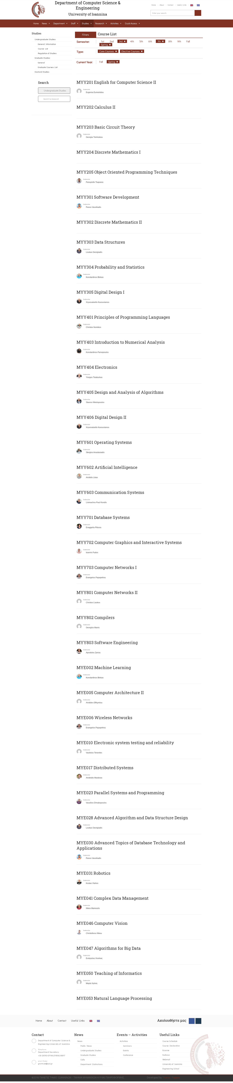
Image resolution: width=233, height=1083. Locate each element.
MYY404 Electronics (97, 367)
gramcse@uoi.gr (45, 1063)
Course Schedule (169, 1041)
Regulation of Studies (47, 53)
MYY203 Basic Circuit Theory (106, 127)
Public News (86, 1045)
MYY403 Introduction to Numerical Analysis (121, 342)
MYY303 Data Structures (101, 242)
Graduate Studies (42, 57)
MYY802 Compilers (96, 617)
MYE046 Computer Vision (102, 923)
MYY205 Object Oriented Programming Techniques (127, 172)
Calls (83, 1059)
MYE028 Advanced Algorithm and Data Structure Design (132, 817)
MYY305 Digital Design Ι (100, 292)
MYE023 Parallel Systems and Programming (120, 792)
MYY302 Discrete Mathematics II (109, 222)
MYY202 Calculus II (96, 107)
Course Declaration (171, 1045)
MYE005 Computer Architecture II (110, 692)
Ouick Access (131, 23)
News (44, 23)
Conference (128, 1055)
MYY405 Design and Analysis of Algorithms (120, 392)
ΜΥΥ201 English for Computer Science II (116, 82)
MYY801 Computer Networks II (107, 592)
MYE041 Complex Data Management (113, 898)
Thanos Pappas (171, 1077)
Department (59, 23)
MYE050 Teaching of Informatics (109, 973)
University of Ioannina (172, 1064)
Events (126, 1050)
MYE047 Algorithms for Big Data (109, 948)
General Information (47, 44)
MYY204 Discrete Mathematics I (109, 152)
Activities (114, 23)
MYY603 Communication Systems (110, 492)
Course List (43, 48)
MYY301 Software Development (108, 197)
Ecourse (165, 1050)
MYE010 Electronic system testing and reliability (125, 742)
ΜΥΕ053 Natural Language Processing (114, 998)
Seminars (127, 1045)
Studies (85, 23)
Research (99, 23)
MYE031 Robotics (93, 873)
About (162, 5)
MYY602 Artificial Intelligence (107, 467)
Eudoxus (166, 1054)
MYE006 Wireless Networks (104, 717)
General (41, 62)
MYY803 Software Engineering (107, 642)
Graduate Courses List (48, 67)
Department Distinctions (91, 1064)
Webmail (166, 1059)
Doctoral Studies (42, 71)
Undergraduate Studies (45, 39)
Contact (170, 5)
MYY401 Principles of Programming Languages (123, 317)
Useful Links (181, 5)
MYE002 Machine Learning (104, 667)
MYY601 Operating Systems (104, 442)
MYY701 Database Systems (103, 517)
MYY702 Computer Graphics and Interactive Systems (129, 542)
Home (153, 5)
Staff (73, 23)
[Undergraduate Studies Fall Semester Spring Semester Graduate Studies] (54, 90)
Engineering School (170, 1068)
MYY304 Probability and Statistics (111, 267)
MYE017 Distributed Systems (105, 767)
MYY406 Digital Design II (101, 417)
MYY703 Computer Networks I (107, 567)
